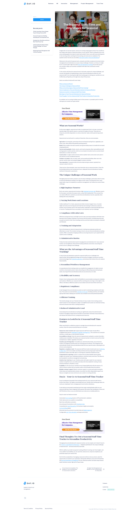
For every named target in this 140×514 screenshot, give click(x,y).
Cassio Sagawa (73, 35)
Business (50, 3)
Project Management (87, 3)
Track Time (99, 3)
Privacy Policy (38, 508)
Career (104, 489)
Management (74, 3)
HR (57, 3)
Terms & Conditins (28, 508)
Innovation (64, 3)
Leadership (105, 487)
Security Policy (48, 508)
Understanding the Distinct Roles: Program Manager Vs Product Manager (40, 46)
